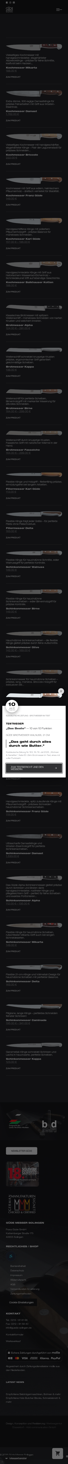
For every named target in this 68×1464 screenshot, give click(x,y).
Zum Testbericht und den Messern (27, 768)
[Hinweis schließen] (61, 691)
